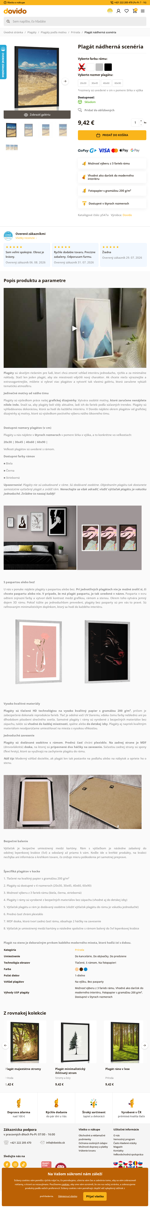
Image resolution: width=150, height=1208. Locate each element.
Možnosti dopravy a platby (93, 1146)
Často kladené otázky (125, 1143)
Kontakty (118, 1150)
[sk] (115, 1163)
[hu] (120, 1163)
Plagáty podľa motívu (54, 32)
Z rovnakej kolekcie (25, 1013)
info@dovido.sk (55, 1142)
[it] (125, 1167)
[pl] (115, 1167)
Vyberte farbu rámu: (93, 59)
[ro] (135, 1163)
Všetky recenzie (25, 238)
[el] (130, 1167)
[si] (140, 1163)
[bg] (140, 1167)
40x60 (106, 83)
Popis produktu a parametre (35, 280)
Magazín (118, 1146)
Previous (5, 1045)
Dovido (127, 215)
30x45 (94, 83)
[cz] (125, 1163)
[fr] (135, 1167)
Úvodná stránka (13, 32)
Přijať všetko (95, 1196)
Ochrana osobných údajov (93, 1143)
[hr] (130, 1163)
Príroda (75, 32)
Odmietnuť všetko (67, 1196)
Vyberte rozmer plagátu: (96, 75)
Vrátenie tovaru (87, 1150)
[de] (120, 1167)
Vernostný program (124, 1139)
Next (65, 81)
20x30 (83, 83)
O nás (116, 1135)
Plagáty (31, 32)
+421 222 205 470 (20, 1142)
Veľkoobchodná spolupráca (128, 1154)
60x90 (118, 83)
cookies (65, 1184)
